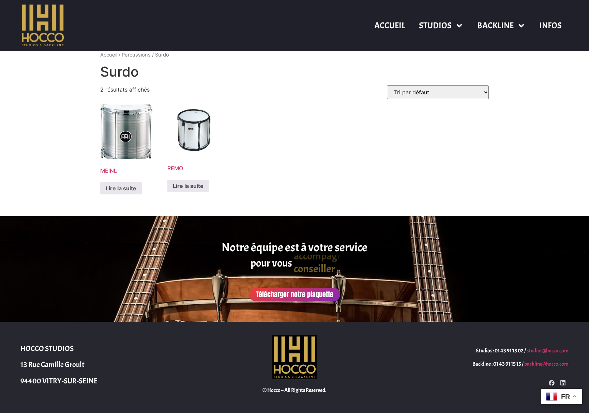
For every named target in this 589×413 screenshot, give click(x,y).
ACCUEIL (389, 25)
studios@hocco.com (548, 350)
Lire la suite (121, 188)
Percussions (136, 55)
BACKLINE (495, 25)
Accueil (108, 55)
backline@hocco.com (546, 364)
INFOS (550, 25)
